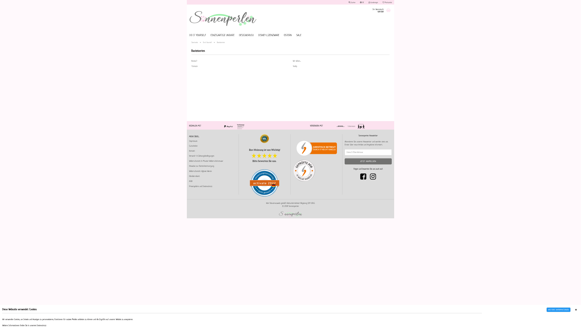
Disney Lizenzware (268, 35)
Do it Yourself (197, 35)
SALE (298, 35)
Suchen (352, 2)
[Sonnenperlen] (223, 18)
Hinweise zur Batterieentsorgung (201, 166)
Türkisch (194, 66)
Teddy (295, 66)
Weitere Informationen (558, 310)
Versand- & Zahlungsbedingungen (201, 156)
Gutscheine (193, 146)
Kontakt (192, 151)
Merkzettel (388, 2)
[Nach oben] (572, 322)
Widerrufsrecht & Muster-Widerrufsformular (206, 161)
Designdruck (246, 35)
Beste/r (194, 61)
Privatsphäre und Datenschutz (200, 186)
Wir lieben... (297, 61)
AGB (190, 181)
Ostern (288, 35)
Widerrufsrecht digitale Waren (200, 171)
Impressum (193, 141)
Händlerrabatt (194, 176)
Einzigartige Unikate (223, 35)
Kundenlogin (374, 2)
